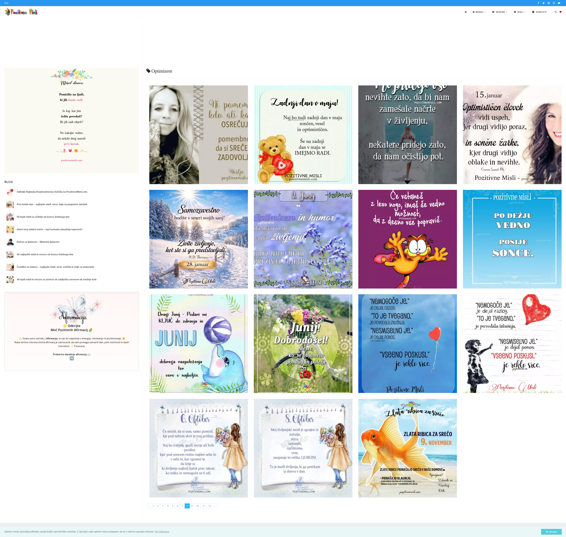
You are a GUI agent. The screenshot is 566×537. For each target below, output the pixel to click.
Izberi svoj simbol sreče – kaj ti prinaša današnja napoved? (50, 229)
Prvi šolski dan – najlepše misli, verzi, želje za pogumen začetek (52, 204)
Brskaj (480, 12)
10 (197, 505)
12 (209, 505)
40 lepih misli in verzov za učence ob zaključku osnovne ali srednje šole (57, 279)
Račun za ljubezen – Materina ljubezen (38, 242)
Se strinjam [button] (551, 532)
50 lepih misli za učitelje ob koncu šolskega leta (43, 217)
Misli (520, 12)
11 (203, 505)
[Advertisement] (283, 45)
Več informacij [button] (162, 531)
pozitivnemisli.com (71, 160)
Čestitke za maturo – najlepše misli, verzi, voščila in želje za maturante (55, 267)
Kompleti (541, 12)
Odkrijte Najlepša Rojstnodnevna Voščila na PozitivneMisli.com (52, 192)
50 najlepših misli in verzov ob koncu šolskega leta (45, 254)
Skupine (500, 12)
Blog (6, 3)
